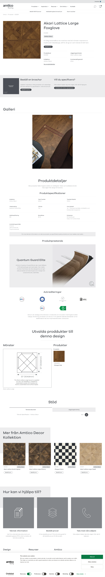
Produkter (34, 6)
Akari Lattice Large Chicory (37, 469)
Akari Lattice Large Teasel (88, 469)
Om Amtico (63, 6)
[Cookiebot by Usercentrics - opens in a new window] (10, 574)
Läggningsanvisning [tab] (74, 409)
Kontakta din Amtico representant (64, 88)
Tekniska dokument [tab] (31, 409)
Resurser (53, 6)
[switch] (44, 574)
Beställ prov (48, 47)
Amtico (5, 14)
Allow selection (92, 562)
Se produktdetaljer (49, 64)
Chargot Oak (58, 365)
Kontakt (72, 6)
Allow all (92, 556)
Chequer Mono (59, 469)
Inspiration (44, 6)
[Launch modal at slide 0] (70, 117)
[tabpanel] (52, 415)
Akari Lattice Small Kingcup (12, 469)
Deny (92, 567)
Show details (80, 574)
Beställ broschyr (26, 90)
